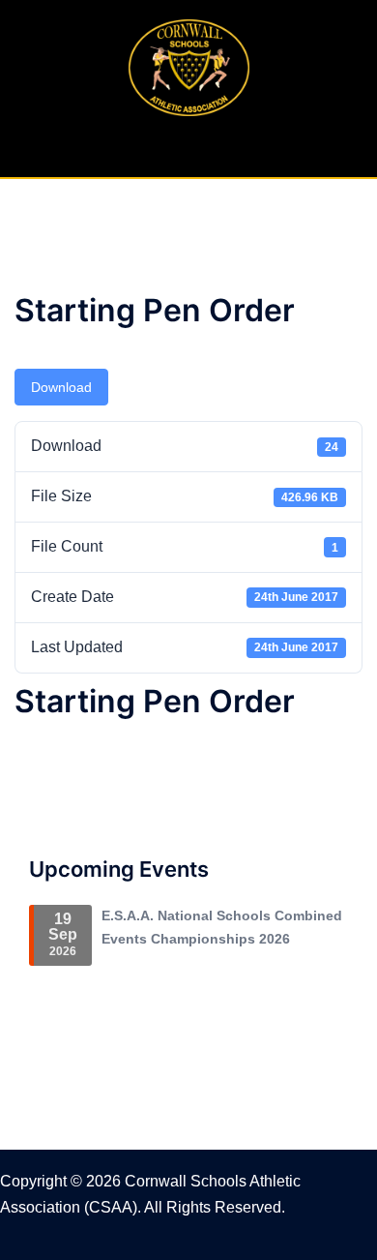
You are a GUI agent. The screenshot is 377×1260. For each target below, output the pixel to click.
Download (61, 387)
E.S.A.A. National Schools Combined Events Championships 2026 (222, 927)
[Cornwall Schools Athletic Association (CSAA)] (189, 66)
